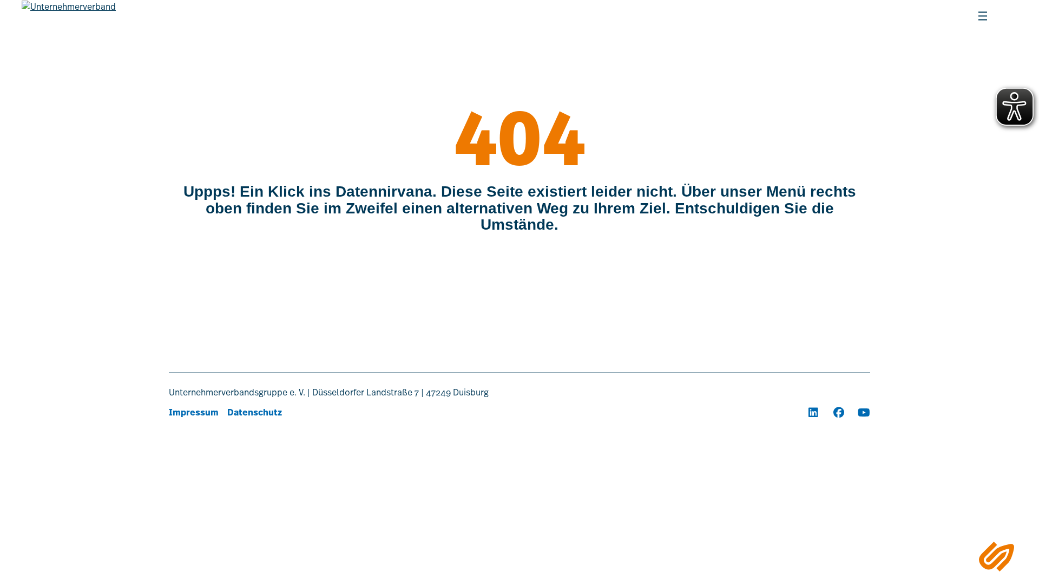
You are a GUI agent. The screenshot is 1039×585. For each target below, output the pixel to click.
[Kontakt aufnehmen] (923, 16)
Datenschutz (254, 412)
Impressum (194, 412)
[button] (871, 16)
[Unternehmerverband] (69, 22)
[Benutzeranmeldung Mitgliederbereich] (897, 16)
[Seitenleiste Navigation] (996, 556)
